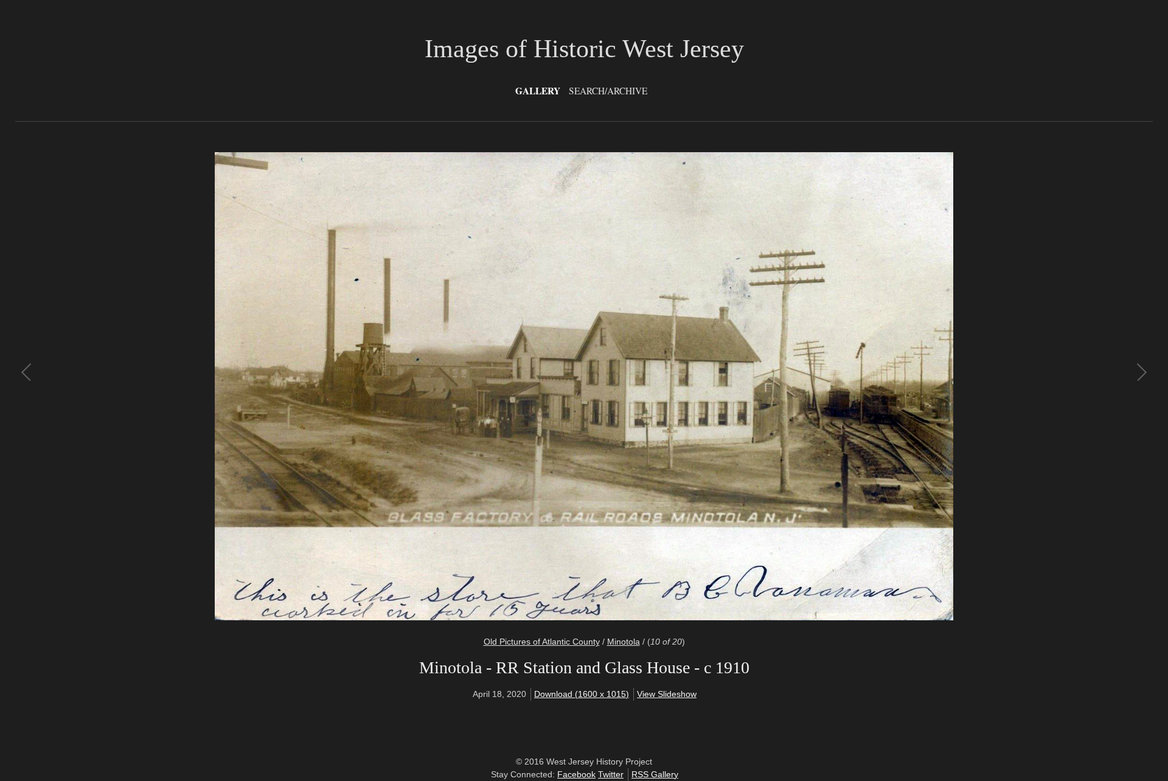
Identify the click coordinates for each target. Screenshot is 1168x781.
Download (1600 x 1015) (581, 694)
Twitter (611, 774)
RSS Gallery (654, 774)
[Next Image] (862, 386)
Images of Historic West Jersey (584, 49)
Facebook (576, 774)
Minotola (623, 641)
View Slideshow (667, 694)
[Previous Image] (305, 386)
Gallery (537, 90)
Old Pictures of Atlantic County (542, 641)
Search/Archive (608, 91)
